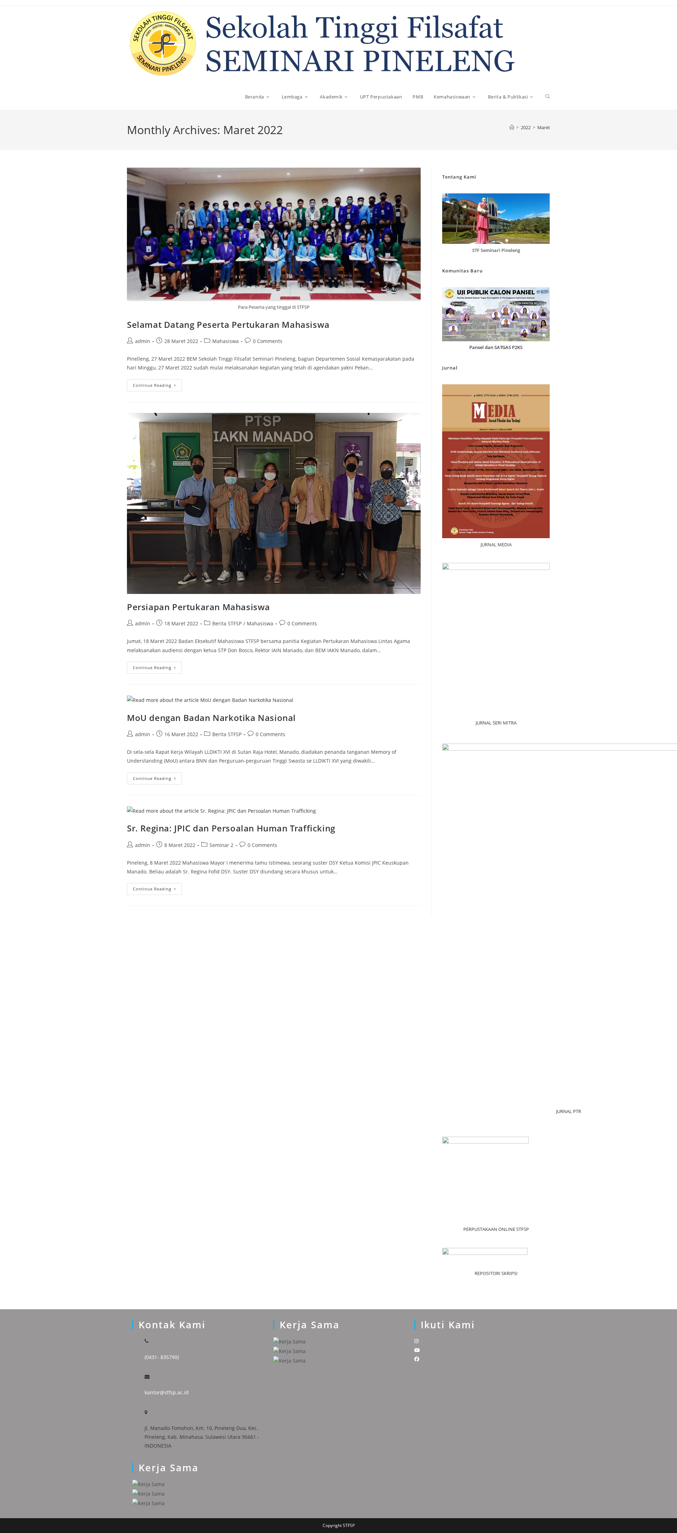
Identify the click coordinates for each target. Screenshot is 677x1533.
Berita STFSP (227, 623)
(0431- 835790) (162, 1357)
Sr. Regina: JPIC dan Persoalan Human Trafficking (231, 828)
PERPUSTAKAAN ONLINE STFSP (496, 1229)
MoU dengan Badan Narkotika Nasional (211, 717)
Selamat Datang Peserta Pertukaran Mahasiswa (228, 324)
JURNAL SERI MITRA (496, 723)
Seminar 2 (221, 845)
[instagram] (416, 1340)
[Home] (512, 127)
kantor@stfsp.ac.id (167, 1392)
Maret (543, 127)
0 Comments (267, 341)
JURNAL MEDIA (496, 544)
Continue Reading (157, 386)
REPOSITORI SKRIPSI (496, 1273)
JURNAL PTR (568, 1111)
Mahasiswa (225, 341)
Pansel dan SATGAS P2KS (496, 347)
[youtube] (417, 1350)
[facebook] (416, 1358)
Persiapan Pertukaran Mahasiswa (198, 607)
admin (142, 341)
